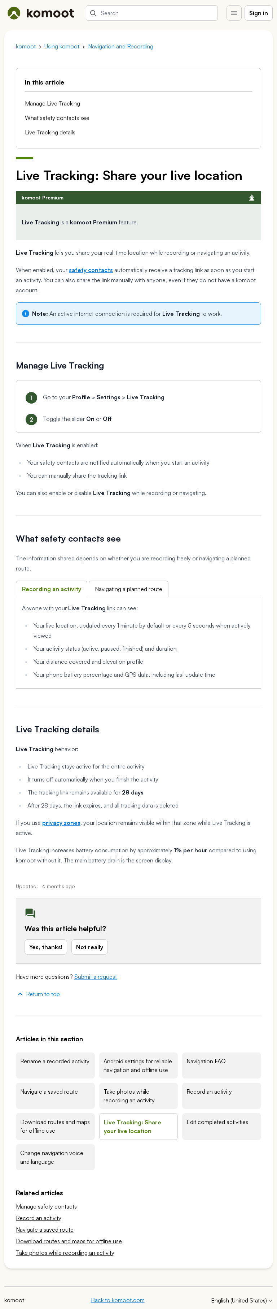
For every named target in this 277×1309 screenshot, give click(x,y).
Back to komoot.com (118, 1300)
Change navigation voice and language (51, 1157)
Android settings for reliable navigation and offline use (138, 1065)
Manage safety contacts (46, 1206)
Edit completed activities (217, 1121)
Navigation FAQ (206, 1061)
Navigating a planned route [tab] (128, 589)
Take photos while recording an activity (129, 1096)
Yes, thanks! (45, 947)
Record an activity (209, 1091)
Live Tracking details (50, 132)
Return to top (43, 994)
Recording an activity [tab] (51, 589)
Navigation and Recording (120, 46)
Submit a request (95, 976)
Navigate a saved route (49, 1091)
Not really (89, 947)
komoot (26, 46)
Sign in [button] (258, 13)
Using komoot (61, 46)
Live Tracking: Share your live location (132, 1126)
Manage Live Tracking (52, 103)
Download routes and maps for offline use (55, 1126)
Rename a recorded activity (54, 1061)
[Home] (40, 13)
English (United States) (239, 1300)
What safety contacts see (57, 117)
